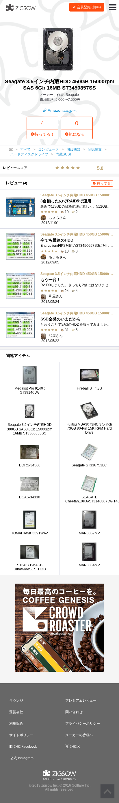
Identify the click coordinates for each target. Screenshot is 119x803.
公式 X (74, 747)
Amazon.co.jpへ (62, 110)
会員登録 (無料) (88, 7)
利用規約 (16, 724)
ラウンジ (16, 700)
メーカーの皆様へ (79, 735)
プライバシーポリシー (82, 724)
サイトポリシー (21, 735)
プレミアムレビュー (80, 700)
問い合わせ (74, 712)
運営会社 (16, 712)
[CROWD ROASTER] (59, 628)
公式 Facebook (25, 747)
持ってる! (103, 183)
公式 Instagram (21, 758)
